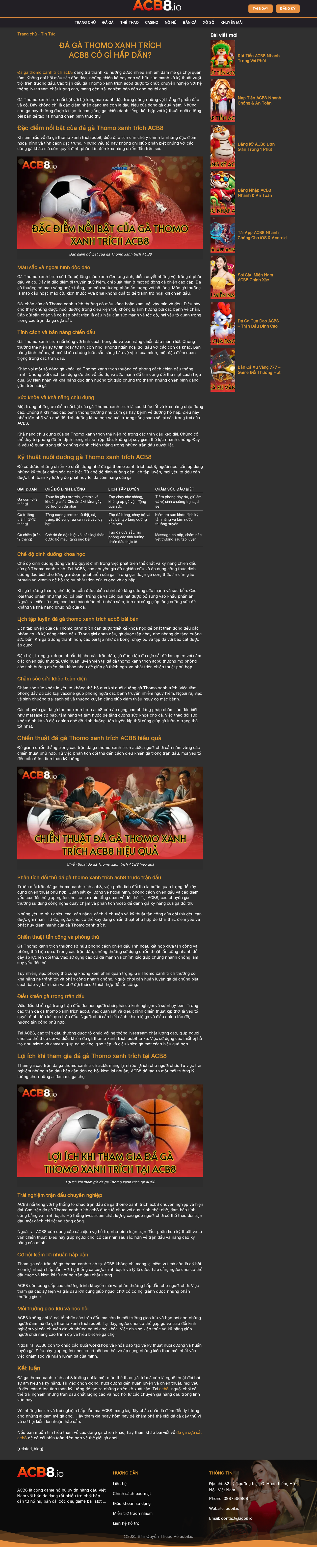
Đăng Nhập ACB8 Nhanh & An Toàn (255, 193)
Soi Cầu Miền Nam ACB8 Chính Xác (255, 277)
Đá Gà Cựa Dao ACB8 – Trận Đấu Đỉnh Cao (258, 323)
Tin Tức (48, 33)
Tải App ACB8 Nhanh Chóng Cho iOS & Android (262, 235)
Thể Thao (129, 22)
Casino (151, 22)
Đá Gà (107, 22)
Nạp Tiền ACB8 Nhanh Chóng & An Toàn (259, 100)
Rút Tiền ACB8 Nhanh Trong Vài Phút (259, 58)
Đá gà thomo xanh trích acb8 (45, 72)
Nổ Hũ (171, 22)
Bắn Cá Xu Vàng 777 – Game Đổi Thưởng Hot (259, 370)
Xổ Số (208, 22)
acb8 (164, 1388)
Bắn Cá (189, 22)
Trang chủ (85, 22)
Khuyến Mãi (231, 22)
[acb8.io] (158, 8)
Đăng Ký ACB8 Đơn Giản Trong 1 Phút (256, 147)
